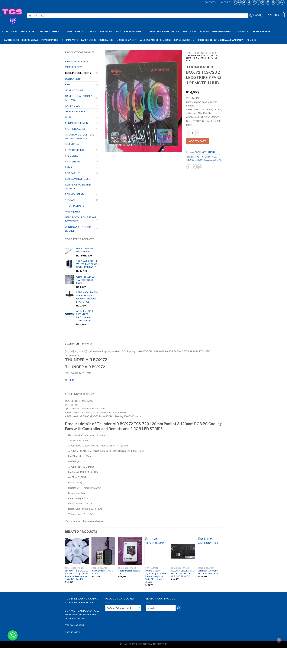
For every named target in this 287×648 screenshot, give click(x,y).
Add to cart (197, 141)
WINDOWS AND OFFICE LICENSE (155, 40)
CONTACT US (211, 2)
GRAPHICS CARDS (261, 31)
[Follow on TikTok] (244, 2)
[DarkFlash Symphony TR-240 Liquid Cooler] (209, 551)
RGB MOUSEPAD (30, 40)
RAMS (93, 31)
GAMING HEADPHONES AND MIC (163, 31)
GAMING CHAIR (11, 40)
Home (189, 53)
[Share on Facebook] (188, 166)
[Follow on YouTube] (273, 2)
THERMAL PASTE (70, 40)
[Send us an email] (254, 2)
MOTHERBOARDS (48, 31)
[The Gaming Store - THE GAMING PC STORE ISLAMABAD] (12, 16)
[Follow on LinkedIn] (268, 2)
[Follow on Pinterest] (263, 2)
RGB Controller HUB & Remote (102, 572)
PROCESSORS (27, 31)
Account (226, 2)
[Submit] (250, 15)
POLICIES (251, 40)
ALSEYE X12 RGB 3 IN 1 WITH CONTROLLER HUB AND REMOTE (182, 573)
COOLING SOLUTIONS (110, 31)
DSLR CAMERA (106, 40)
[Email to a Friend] (199, 166)
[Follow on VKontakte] (282, 2)
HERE (87, 373)
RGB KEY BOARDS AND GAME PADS (216, 31)
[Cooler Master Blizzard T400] (130, 551)
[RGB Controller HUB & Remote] (103, 551)
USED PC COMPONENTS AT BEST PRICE (80, 219)
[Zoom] (109, 148)
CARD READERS (88, 40)
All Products (9, 31)
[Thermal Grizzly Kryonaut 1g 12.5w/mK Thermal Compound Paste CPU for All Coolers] (156, 551)
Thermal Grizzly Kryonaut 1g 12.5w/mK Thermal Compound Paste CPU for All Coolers (155, 576)
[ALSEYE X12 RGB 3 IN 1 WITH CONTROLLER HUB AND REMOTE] (183, 551)
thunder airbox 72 (213, 160)
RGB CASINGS (189, 31)
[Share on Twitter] (194, 166)
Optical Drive (72, 144)
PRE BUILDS (81, 31)
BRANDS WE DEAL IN (184, 40)
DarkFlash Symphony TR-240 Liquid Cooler (208, 572)
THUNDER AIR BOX (208, 157)
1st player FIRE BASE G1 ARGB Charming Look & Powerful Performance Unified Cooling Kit (76, 574)
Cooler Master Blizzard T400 (129, 572)
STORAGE (67, 31)
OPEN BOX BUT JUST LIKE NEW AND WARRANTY (220, 40)
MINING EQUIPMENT (127, 40)
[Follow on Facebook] (235, 2)
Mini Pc (69, 117)
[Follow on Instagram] (239, 2)
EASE (68, 84)
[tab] (72, 344)
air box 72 (195, 157)
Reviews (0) (86, 344)
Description (72, 344)
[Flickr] (277, 2)
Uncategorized (72, 211)
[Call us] (258, 2)
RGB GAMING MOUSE (134, 31)
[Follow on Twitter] (249, 2)
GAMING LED (243, 31)
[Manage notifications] (279, 640)
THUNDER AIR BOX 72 (195, 160)
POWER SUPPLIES (49, 40)
